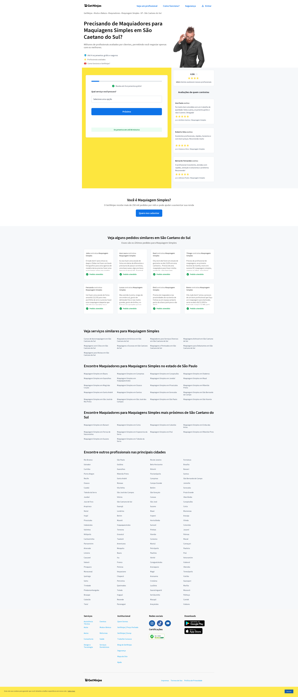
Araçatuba (154, 604)
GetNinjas (88, 13)
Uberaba (186, 567)
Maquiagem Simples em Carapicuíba (164, 373)
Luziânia (153, 585)
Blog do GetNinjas (124, 645)
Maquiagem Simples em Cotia (129, 425)
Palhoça (186, 595)
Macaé (185, 539)
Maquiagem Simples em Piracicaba (164, 385)
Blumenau (187, 511)
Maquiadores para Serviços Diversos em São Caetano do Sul (164, 340)
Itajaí (86, 515)
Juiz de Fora (88, 502)
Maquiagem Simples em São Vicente (197, 399)
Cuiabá (86, 488)
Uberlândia (187, 497)
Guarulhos (121, 469)
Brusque (87, 595)
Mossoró (186, 590)
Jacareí (186, 529)
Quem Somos (122, 621)
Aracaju (186, 515)
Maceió (120, 520)
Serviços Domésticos (104, 646)
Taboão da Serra (90, 492)
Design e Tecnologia (88, 646)
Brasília (186, 464)
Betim (119, 515)
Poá (184, 553)
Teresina (120, 529)
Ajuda (119, 662)
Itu (118, 557)
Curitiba (87, 469)
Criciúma (153, 581)
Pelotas (120, 567)
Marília (186, 585)
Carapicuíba (188, 502)
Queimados (121, 585)
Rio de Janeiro (155, 460)
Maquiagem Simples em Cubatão (163, 425)
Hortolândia (155, 520)
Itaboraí (186, 562)
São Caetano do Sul (152, 13)
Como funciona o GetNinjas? (99, 63)
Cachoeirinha (89, 539)
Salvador (87, 464)
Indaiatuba (88, 525)
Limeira (87, 553)
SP (142, 13)
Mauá (152, 511)
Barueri (186, 469)
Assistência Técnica (88, 622)
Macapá (153, 599)
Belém (152, 488)
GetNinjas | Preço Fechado (127, 627)
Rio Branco (88, 460)
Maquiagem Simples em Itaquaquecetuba (126, 379)
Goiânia (120, 464)
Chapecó (120, 576)
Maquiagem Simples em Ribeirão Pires (198, 432)
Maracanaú (88, 571)
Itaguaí (120, 595)
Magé (152, 571)
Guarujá (120, 506)
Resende (120, 599)
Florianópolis (155, 474)
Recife (86, 478)
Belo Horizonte (156, 464)
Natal (86, 511)
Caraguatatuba (156, 562)
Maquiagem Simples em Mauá (195, 378)
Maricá (152, 543)
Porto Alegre (89, 474)
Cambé (186, 599)
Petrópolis (154, 548)
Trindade (87, 585)
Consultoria (88, 639)
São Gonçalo (155, 492)
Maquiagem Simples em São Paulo (163, 399)
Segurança (190, 5)
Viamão (153, 534)
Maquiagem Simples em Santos (129, 392)
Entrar (208, 5)
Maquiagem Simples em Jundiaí (162, 378)
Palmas (186, 534)
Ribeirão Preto (123, 474)
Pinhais (153, 529)
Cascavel (87, 557)
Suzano (153, 506)
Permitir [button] (289, 691)
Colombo (187, 525)
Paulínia (153, 553)
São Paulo (121, 460)
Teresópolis (188, 571)
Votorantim (188, 557)
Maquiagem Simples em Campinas (130, 373)
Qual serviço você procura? (103, 91)
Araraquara (154, 567)
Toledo (120, 590)
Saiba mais (71, 691)
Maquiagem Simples (130, 13)
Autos (86, 633)
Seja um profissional (147, 5)
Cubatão (87, 599)
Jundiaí (87, 497)
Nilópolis (87, 534)
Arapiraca (87, 506)
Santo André (122, 478)
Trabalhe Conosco (124, 639)
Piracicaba (88, 520)
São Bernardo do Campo (192, 478)
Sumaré (153, 525)
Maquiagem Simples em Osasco (129, 385)
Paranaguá (121, 604)
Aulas (86, 627)
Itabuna (186, 604)
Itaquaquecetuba (123, 525)
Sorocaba (187, 488)
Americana (121, 543)
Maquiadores (114, 13)
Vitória (119, 497)
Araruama (154, 576)
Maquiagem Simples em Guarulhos (97, 378)
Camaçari (187, 543)
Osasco (87, 483)
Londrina (120, 511)
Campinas (154, 478)
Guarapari (187, 581)
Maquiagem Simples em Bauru (96, 373)
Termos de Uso (176, 680)
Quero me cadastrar (149, 213)
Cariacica (153, 539)
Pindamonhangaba (91, 590)
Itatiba (186, 576)
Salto (86, 581)
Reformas (104, 633)
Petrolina (121, 581)
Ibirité (152, 557)
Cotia (185, 506)
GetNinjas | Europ (124, 633)
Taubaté (120, 539)
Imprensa (165, 680)
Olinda (186, 520)
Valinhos (87, 529)
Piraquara (87, 567)
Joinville (186, 483)
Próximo (126, 111)
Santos (186, 474)
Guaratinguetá (156, 590)
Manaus (120, 483)
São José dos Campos (125, 492)
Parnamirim (88, 543)
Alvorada (87, 548)
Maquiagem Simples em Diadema (196, 373)
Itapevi (153, 515)
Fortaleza (187, 460)
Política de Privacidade (193, 680)
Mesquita (120, 548)
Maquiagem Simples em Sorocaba (163, 392)
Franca (119, 562)
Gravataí (120, 534)
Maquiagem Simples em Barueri (96, 425)
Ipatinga (87, 576)
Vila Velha (121, 488)
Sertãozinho (155, 595)
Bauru (119, 553)
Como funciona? (171, 5)
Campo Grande (156, 483)
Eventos (103, 621)
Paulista (186, 548)
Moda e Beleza (100, 13)
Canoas (153, 497)
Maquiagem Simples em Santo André (98, 392)
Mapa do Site (122, 656)
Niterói (153, 469)
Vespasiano (121, 571)
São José (153, 502)
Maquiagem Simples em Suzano (96, 439)
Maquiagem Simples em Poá (161, 432)
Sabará (86, 562)
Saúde (102, 639)
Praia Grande (188, 492)
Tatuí (86, 604)
